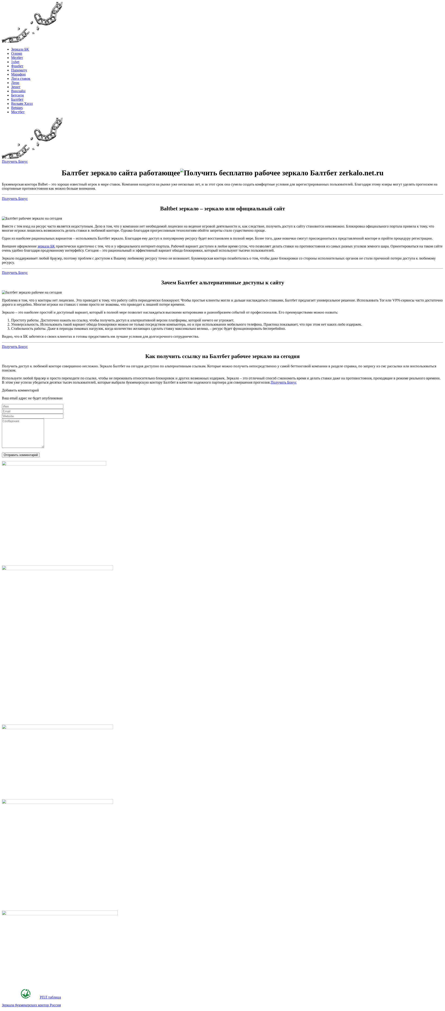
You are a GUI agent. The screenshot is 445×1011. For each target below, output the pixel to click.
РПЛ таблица (50, 997)
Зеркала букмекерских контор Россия (31, 1005)
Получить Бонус (15, 162)
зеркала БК (46, 246)
